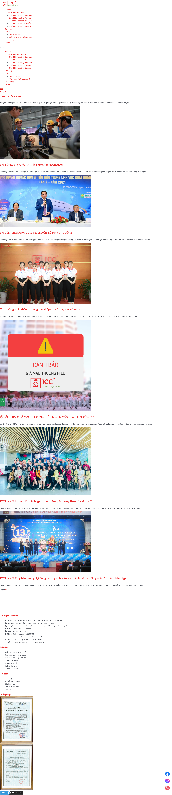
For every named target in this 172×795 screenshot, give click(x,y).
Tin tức (7, 32)
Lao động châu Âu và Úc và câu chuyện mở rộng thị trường (36, 232)
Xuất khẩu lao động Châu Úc (20, 26)
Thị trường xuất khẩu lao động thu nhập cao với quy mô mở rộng (40, 309)
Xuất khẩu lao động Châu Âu (20, 23)
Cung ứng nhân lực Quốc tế (15, 12)
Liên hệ (7, 43)
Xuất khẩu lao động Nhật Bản (20, 15)
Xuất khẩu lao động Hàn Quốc (20, 21)
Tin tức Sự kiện (15, 34)
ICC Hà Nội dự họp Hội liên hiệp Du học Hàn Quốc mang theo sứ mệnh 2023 (47, 501)
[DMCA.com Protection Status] (86, 792)
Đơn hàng (8, 29)
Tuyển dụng (9, 40)
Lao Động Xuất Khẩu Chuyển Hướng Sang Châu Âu (31, 164)
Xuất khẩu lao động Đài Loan (20, 18)
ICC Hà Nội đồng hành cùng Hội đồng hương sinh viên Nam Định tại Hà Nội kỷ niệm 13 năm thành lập (63, 578)
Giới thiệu (8, 10)
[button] (86, 47)
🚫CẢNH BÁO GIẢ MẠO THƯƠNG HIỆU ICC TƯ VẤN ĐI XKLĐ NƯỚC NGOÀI (49, 416)
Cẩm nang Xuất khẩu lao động (20, 37)
